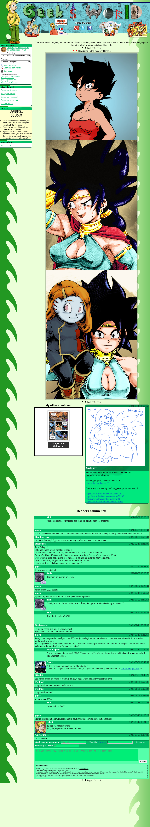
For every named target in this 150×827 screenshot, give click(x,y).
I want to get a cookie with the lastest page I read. (18, 49)
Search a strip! (10, 65)
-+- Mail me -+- (7, 104)
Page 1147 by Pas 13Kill (9, 82)
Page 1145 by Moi (7, 81)
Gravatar (102, 742)
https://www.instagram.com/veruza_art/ (104, 493)
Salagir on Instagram (9, 100)
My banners (6, 145)
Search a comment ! (12, 68)
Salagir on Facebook (9, 97)
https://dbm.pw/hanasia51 (97, 483)
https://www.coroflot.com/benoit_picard (104, 501)
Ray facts (8, 71)
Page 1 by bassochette (9, 79)
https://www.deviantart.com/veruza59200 (105, 496)
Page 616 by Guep (7, 78)
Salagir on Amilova (9, 90)
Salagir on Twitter (8, 94)
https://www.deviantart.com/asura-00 (103, 499)
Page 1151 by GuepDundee (10, 76)
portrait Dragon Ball (130, 668)
